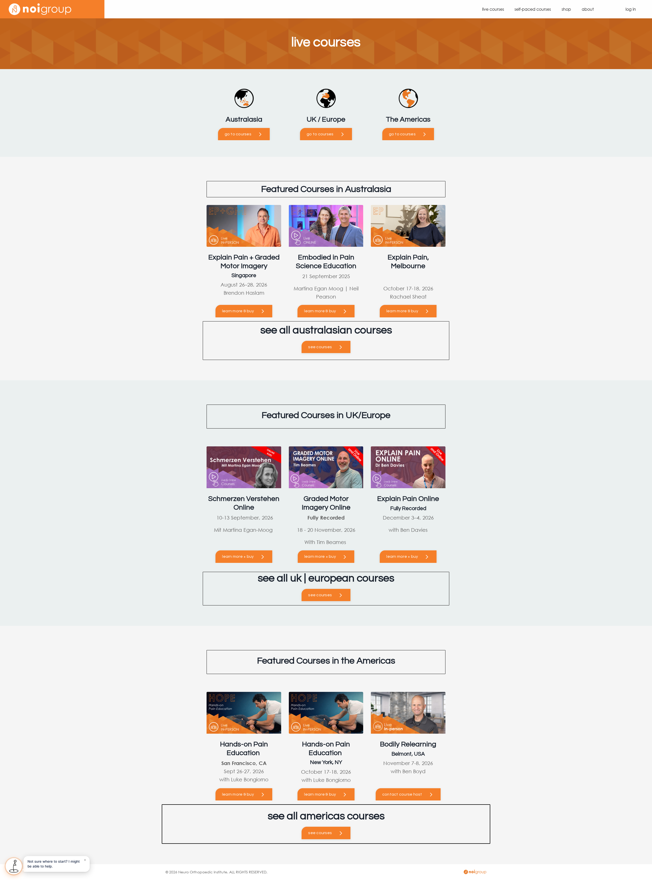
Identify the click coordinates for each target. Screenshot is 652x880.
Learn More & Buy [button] (320, 311)
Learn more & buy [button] (238, 794)
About (588, 9)
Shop (566, 9)
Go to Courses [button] (238, 134)
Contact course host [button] (402, 794)
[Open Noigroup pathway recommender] (14, 866)
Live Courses (493, 9)
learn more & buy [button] (238, 311)
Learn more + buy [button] (238, 556)
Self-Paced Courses (532, 9)
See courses (320, 347)
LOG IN (631, 9)
